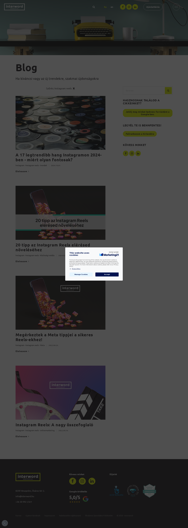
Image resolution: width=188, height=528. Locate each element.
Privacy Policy (76, 268)
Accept (107, 274)
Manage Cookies (81, 274)
